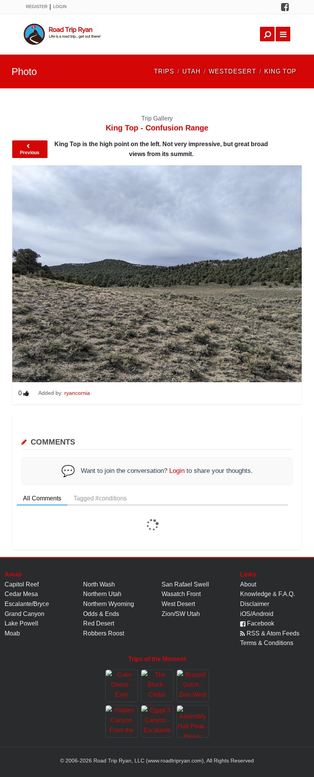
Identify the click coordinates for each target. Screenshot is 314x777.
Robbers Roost (103, 633)
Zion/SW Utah (181, 614)
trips (164, 71)
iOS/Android (256, 614)
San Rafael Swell (185, 584)
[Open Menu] (283, 34)
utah (191, 71)
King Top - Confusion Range (157, 128)
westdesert (232, 71)
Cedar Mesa (21, 594)
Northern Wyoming (108, 604)
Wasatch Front (181, 594)
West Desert (178, 604)
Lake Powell (21, 623)
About (248, 584)
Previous (29, 152)
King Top (280, 71)
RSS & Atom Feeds (272, 633)
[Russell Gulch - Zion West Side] (193, 685)
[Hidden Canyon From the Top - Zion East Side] (121, 721)
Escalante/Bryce (27, 604)
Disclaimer (254, 604)
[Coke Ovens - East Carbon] (121, 685)
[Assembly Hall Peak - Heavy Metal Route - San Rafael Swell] (193, 721)
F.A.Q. (286, 594)
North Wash (99, 584)
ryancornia (77, 393)
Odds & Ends (101, 614)
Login (60, 6)
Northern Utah (102, 594)
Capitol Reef (22, 584)
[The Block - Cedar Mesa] (157, 685)
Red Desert (98, 623)
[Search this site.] (267, 34)
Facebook (259, 623)
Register (36, 6)
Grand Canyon (24, 614)
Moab (12, 633)
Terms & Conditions (266, 643)
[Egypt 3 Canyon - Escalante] (157, 721)
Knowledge (255, 594)
